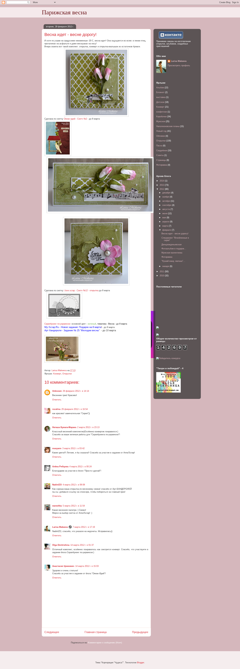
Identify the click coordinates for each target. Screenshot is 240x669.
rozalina (56, 409)
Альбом (160, 87)
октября (166, 201)
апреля (166, 221)
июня (165, 213)
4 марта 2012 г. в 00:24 (80, 466)
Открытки (67, 373)
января (166, 266)
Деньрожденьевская (171, 244)
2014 (162, 181)
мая (164, 217)
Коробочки (161, 116)
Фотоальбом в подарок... (173, 248)
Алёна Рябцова (60, 466)
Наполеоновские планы (167, 126)
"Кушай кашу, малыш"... (173, 261)
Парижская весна (64, 12)
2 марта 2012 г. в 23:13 (88, 427)
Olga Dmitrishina (60, 545)
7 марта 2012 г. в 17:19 (84, 527)
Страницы (161, 160)
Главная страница (96, 632)
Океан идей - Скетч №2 (75, 119)
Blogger (140, 662)
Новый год (161, 131)
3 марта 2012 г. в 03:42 (73, 448)
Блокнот (160, 92)
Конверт (57, 373)
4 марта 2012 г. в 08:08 (74, 484)
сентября (167, 205)
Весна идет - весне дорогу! (174, 233)
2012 (162, 189)
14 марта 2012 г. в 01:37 (82, 545)
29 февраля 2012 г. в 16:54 (74, 409)
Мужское (160, 121)
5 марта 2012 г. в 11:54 (74, 506)
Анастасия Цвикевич (63, 566)
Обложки (160, 136)
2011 (162, 271)
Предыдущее (140, 632)
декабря (166, 192)
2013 (162, 185)
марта (165, 226)
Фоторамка (161, 165)
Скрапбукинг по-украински (57, 324)
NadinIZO (57, 484)
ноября (166, 197)
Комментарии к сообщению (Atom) (105, 642)
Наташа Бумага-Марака (64, 427)
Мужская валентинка (171, 252)
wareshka (57, 506)
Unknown (57, 391)
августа (166, 209)
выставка (160, 97)
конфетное (161, 112)
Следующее (51, 632)
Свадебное (161, 150)
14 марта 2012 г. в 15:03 (87, 566)
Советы (160, 155)
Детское (160, 102)
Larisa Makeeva (60, 527)
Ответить (56, 399)
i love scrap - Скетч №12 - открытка (81, 290)
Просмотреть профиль (179, 65)
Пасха (159, 145)
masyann (56, 448)
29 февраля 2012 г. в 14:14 (76, 391)
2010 (162, 275)
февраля (167, 230)
